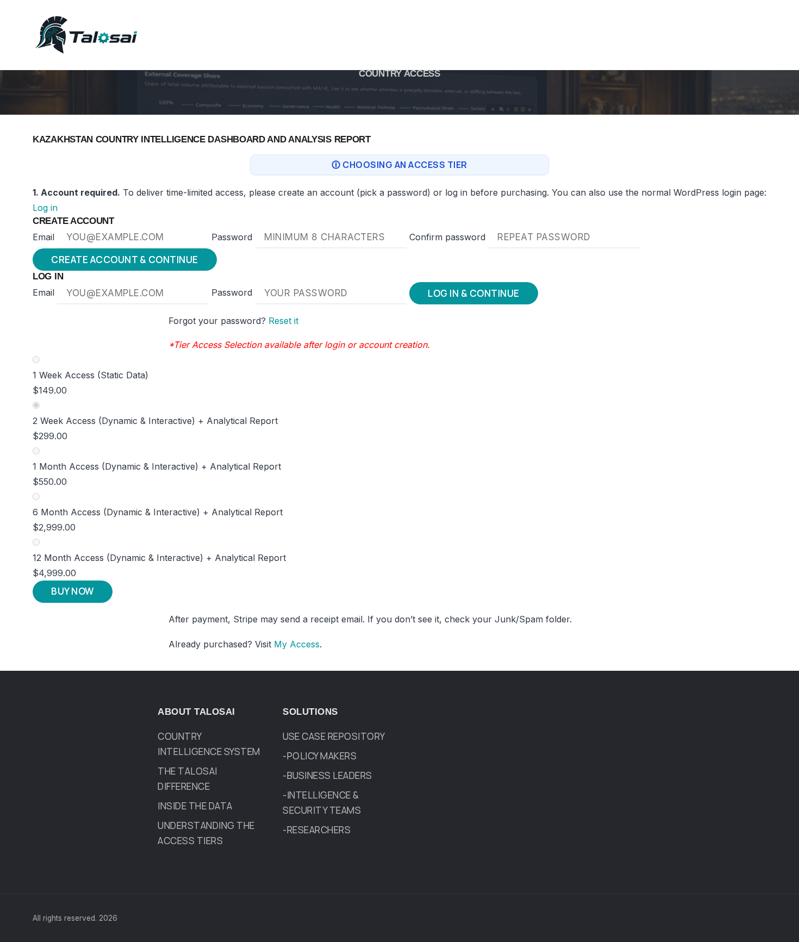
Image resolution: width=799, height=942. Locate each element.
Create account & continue (124, 259)
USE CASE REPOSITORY (334, 736)
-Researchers (317, 830)
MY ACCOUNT (617, 19)
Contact (681, 19)
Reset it (283, 320)
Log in (45, 207)
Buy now (72, 591)
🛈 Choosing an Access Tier (399, 165)
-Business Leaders (327, 775)
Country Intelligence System (413, 19)
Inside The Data (195, 806)
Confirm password (448, 237)
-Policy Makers (320, 756)
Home (272, 19)
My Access (297, 644)
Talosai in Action (535, 19)
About (316, 19)
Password (233, 237)
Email (45, 237)
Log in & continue (474, 293)
